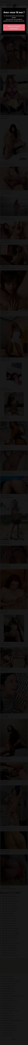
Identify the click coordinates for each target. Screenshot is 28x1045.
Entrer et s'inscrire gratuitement (14, 27)
